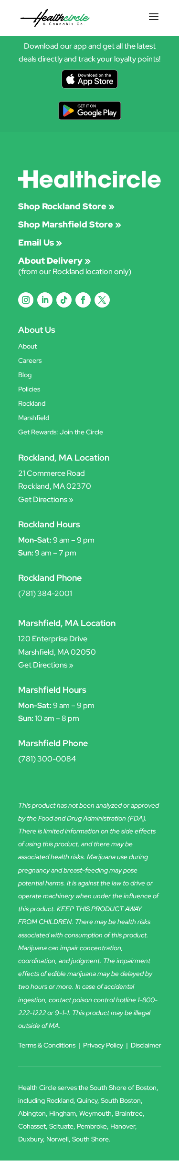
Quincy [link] (87, 1100)
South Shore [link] (90, 1139)
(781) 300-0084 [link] (47, 759)
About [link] (27, 346)
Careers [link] (30, 361)
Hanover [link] (122, 1126)
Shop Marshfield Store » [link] (69, 224)
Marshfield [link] (33, 418)
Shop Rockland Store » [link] (66, 206)
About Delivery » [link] (54, 260)
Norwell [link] (57, 1139)
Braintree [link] (129, 1113)
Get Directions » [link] (46, 499)
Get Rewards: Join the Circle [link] (60, 432)
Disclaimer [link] (146, 1045)
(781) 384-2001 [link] (45, 593)
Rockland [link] (31, 404)
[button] (153, 23)
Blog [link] (25, 375)
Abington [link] (32, 1113)
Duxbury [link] (30, 1139)
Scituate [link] (61, 1126)
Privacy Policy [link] (103, 1045)
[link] (55, 17)
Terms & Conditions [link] (46, 1045)
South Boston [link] (121, 1100)
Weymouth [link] (95, 1113)
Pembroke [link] (92, 1126)
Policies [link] (29, 389)
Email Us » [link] (40, 242)
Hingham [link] (62, 1113)
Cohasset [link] (32, 1126)
